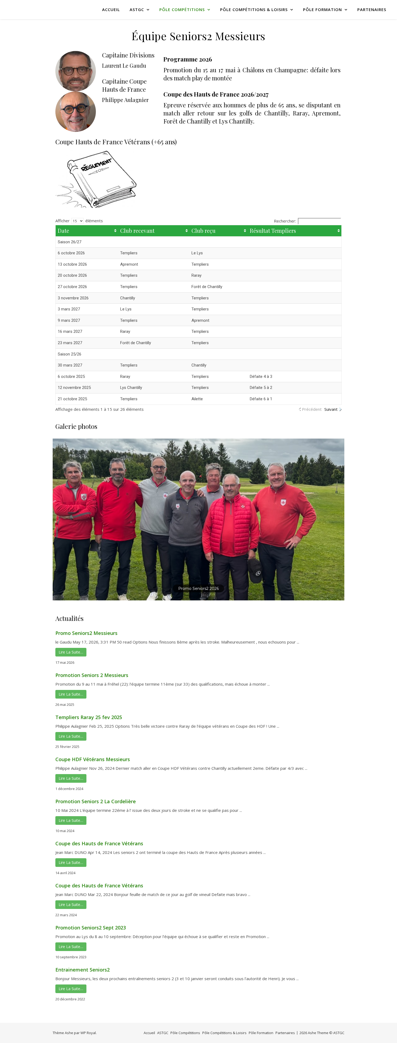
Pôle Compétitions (182, 9)
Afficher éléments (79, 220)
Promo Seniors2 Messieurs (86, 633)
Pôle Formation (322, 9)
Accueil (111, 9)
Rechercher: (285, 221)
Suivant (331, 409)
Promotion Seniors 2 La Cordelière (95, 801)
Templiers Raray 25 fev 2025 (88, 717)
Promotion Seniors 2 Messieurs (91, 675)
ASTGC (137, 9)
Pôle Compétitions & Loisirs (254, 9)
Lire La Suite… (71, 652)
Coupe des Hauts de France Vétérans (99, 843)
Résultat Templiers (273, 230)
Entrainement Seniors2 (82, 969)
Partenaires (371, 9)
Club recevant (137, 230)
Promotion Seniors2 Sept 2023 (90, 927)
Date (63, 230)
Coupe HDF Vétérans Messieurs (92, 759)
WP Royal (88, 1032)
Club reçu (203, 230)
